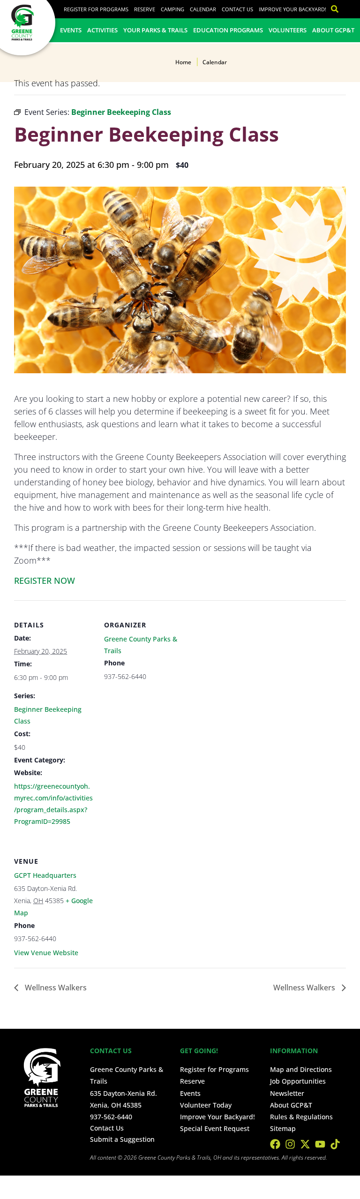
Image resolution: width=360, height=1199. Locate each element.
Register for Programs (96, 9)
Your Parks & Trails (155, 30)
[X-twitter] (305, 1144)
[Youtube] (320, 1144)
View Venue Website (46, 952)
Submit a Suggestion (122, 1139)
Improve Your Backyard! (292, 9)
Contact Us (237, 9)
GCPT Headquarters (45, 875)
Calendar (203, 9)
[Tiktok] (335, 1144)
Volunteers (288, 30)
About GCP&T (333, 30)
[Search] (332, 9)
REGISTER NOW (44, 580)
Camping (172, 9)
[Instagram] (290, 1144)
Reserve (144, 9)
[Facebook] (275, 1144)
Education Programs (228, 30)
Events (71, 30)
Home (183, 62)
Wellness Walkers (55, 987)
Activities (102, 30)
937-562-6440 (111, 1116)
